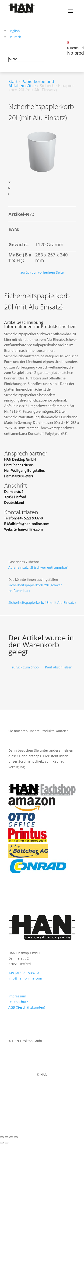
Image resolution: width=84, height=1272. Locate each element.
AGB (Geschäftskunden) (26, 1007)
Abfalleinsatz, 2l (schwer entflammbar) (38, 567)
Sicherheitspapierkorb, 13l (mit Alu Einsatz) (42, 602)
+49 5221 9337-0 (30, 518)
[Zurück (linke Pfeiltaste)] (2, 1142)
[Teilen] (11, 1137)
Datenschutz (18, 1002)
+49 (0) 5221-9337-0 (23, 972)
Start (13, 81)
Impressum (17, 996)
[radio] (12, 188)
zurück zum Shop (25, 667)
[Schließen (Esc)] (16, 1137)
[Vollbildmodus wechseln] (6, 1137)
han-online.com (30, 529)
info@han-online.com (32, 524)
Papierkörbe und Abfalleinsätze (31, 83)
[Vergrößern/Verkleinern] (2, 1137)
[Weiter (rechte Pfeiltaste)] (6, 1142)
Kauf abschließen (58, 667)
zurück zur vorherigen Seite (42, 272)
